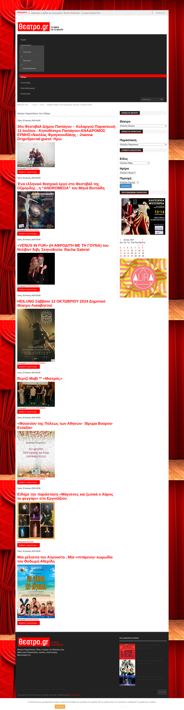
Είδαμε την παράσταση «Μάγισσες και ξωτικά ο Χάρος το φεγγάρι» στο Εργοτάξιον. (65, 496)
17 (121, 253)
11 (124, 250)
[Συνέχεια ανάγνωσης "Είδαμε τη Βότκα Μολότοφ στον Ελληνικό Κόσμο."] (127, 667)
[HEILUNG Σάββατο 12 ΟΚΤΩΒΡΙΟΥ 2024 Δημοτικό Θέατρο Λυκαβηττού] (36, 335)
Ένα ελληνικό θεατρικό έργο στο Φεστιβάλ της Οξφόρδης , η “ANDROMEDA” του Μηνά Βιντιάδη (61, 186)
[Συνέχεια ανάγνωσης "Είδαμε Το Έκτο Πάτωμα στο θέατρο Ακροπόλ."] (127, 651)
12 (128, 250)
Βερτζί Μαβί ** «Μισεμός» (39, 378)
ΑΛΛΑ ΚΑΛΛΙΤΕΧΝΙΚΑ (35, 363)
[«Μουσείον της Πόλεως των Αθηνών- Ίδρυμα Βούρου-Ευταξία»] (36, 454)
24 (121, 256)
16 (143, 250)
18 (125, 253)
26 (128, 256)
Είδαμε (42, 105)
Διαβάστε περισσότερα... (28, 172)
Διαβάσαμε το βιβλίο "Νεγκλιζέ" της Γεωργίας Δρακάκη (54, 13)
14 (136, 250)
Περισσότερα (124, 707)
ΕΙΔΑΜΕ (30, 542)
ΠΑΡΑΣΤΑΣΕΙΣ (33, 168)
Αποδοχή (60, 707)
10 (121, 250)
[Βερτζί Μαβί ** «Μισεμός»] (36, 394)
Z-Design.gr (75, 695)
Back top (162, 692)
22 (139, 253)
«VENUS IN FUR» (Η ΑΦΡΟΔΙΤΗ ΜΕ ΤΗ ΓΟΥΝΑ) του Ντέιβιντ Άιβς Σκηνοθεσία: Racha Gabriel (63, 247)
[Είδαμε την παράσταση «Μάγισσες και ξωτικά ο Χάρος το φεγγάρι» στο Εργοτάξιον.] (36, 520)
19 (128, 253)
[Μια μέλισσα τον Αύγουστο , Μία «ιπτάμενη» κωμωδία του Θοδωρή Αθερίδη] (36, 591)
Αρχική (34, 105)
